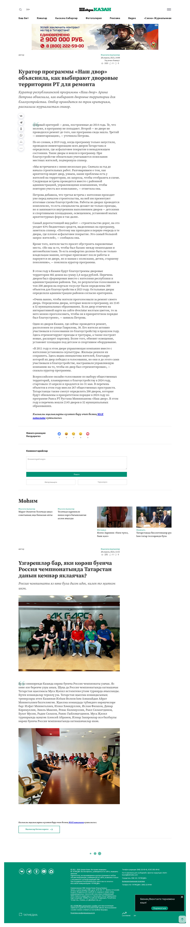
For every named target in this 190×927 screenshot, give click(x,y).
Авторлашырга (51, 482)
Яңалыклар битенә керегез (36, 829)
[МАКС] (51, 871)
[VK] (21, 871)
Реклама (115, 18)
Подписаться (159, 908)
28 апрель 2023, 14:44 (110, 57)
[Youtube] (44, 871)
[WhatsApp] (21, 135)
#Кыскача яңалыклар (110, 55)
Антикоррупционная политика (133, 881)
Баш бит (23, 18)
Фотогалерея (94, 18)
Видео (132, 18)
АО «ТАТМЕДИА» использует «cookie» (84, 906)
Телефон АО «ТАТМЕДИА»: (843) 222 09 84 (136, 885)
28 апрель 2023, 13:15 (110, 552)
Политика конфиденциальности (83, 913)
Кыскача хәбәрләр (66, 18)
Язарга (76, 474)
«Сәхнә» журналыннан (158, 18)
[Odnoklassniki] (36, 871)
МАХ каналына (76, 822)
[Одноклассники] (21, 128)
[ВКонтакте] (21, 115)
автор (21, 55)
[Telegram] (21, 122)
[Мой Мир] (21, 141)
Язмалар (42, 18)
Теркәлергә (102, 482)
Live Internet (126, 915)
